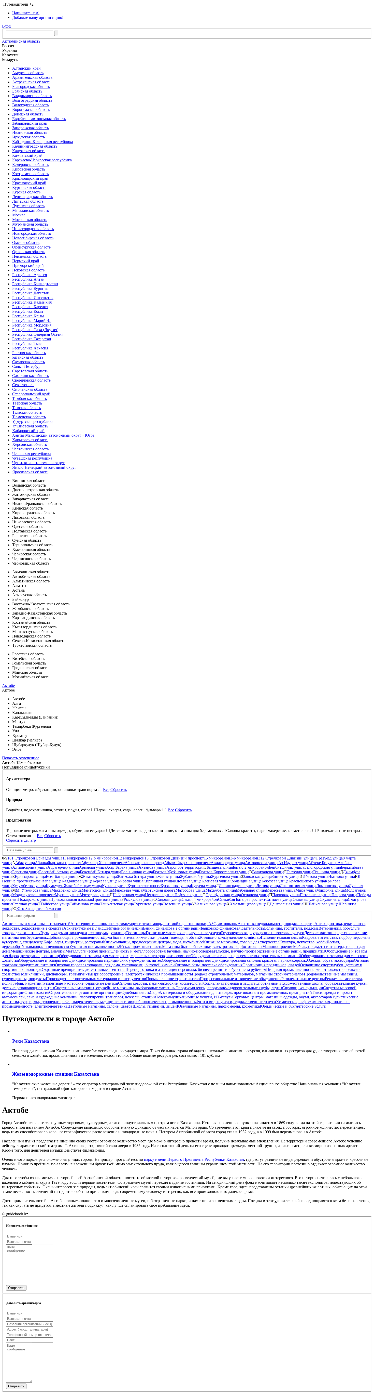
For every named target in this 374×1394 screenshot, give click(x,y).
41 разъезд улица (328, 858)
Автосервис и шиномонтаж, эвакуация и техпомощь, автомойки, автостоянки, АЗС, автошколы (154, 923)
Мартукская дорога (159, 890)
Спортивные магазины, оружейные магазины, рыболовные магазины (115, 988)
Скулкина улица (334, 899)
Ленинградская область (32, 196)
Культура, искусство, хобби (303, 942)
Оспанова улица (255, 895)
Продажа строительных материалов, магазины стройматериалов (248, 974)
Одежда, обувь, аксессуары (330, 960)
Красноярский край (29, 183)
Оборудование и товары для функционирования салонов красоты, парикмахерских (234, 960)
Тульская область (27, 412)
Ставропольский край (31, 394)
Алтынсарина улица (29, 867)
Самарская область (28, 362)
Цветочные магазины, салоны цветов (100, 1006)
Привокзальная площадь (71, 899)
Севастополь (23, 385)
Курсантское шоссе (144, 885)
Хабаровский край (28, 430)
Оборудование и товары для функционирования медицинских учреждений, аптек (90, 960)
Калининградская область (34, 146)
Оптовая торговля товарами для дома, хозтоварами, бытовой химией (115, 965)
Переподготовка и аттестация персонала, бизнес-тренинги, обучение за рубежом (195, 969)
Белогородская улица (322, 867)
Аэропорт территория (185, 867)
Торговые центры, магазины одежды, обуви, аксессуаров (282, 997)
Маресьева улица (127, 890)
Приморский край (28, 265)
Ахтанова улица (152, 867)
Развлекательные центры (303, 978)
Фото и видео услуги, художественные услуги (236, 1001)
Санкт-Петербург (27, 366)
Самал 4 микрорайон (200, 899)
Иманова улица (341, 876)
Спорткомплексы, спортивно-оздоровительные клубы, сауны (229, 988)
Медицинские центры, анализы (37, 951)
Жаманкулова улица (99, 876)
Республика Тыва (27, 343)
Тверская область (27, 403)
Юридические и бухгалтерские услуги (293, 1006)
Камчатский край (27, 155)
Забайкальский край (29, 123)
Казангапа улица (47, 881)
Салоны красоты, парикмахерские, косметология (160, 983)
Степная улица (25, 904)
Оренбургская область (31, 247)
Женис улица (168, 876)
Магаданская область (30, 210)
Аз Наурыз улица (293, 863)
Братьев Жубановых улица (176, 872)
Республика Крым (28, 316)
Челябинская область (30, 449)
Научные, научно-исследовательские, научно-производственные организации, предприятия (245, 951)
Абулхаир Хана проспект (103, 863)
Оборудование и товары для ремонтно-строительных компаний (245, 956)
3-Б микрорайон (244, 858)
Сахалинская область (30, 375)
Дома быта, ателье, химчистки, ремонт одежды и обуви (151, 937)
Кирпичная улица (158, 881)
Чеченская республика (31, 453)
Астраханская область (31, 82)
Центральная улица (286, 904)
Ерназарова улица (30, 876)
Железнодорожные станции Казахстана (55, 1074)
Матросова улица (191, 890)
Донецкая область (27, 114)
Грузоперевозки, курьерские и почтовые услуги (262, 933)
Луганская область (28, 206)
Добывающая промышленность (75, 937)
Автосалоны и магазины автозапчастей (36, 923)
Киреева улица (130, 881)
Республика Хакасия (30, 348)
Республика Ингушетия (32, 297)
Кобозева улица (275, 881)
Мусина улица (67, 895)
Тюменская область (29, 417)
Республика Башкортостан (35, 284)
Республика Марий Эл (31, 320)
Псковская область (28, 270)
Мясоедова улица (95, 895)
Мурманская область (30, 224)
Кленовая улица (215, 881)
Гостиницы (136, 933)
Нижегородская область (33, 229)
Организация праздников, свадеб (271, 965)
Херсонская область (29, 444)
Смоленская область (29, 389)
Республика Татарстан (31, 339)
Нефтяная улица (189, 895)
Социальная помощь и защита (229, 983)
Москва (18, 215)
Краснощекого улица (307, 881)
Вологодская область (30, 105)
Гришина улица (326, 872)
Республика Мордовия (31, 325)
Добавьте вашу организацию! (37, 17)
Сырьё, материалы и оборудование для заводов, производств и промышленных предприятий (231, 992)
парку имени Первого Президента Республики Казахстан (194, 1159)
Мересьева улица (280, 890)
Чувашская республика (32, 458)
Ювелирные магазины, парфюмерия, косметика (218, 1006)
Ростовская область (29, 352)
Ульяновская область (30, 426)
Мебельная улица (251, 890)
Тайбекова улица (55, 904)
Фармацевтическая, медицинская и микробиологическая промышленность (130, 1001)
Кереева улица (105, 881)
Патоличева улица (316, 895)
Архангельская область (32, 77)
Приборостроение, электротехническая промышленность (142, 974)
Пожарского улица (34, 899)
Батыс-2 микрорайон (251, 867)
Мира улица (305, 890)
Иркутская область (28, 137)
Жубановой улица (195, 876)
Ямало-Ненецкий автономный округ (44, 467)
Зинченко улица (285, 876)
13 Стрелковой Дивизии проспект (174, 858)
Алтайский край (26, 68)
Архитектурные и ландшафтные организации (103, 928)
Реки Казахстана (30, 1041)
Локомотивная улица (298, 885)
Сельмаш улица (306, 899)
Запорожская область (30, 128)
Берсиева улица (25, 872)
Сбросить (118, 789)
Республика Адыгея (29, 274)
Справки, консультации (302, 988)
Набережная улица (129, 895)
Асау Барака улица (122, 867)
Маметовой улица (97, 890)
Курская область (26, 192)
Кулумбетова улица (29, 885)
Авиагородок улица (228, 863)
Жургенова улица (226, 876)
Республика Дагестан (30, 293)
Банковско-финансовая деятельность (232, 928)
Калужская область (28, 151)
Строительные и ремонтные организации (85, 992)
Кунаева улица (114, 885)
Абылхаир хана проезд (144, 863)
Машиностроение (277, 946)
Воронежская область (31, 109)
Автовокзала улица (261, 863)
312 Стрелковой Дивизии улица (286, 858)
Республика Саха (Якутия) (35, 330)
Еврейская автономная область (39, 118)
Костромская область (30, 174)
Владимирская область (32, 96)
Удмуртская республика (32, 421)
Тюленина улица (177, 904)
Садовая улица (169, 899)
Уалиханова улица (211, 904)
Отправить (16, 1288)
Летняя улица (268, 885)
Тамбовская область (29, 398)
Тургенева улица (148, 904)
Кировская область (28, 169)
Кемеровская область (30, 164)
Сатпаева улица (279, 899)
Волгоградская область (32, 100)
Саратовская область (30, 371)
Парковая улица (286, 895)
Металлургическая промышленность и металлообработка (115, 951)
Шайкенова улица (323, 904)
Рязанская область (27, 357)
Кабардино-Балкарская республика (42, 141)
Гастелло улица (299, 872)
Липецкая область (28, 201)
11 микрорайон (75, 858)
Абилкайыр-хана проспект (58, 863)
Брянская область (27, 91)
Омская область (25, 242)
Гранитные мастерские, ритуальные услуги (183, 933)
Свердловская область (31, 380)
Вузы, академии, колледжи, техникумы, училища (83, 933)
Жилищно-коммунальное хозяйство (230, 937)
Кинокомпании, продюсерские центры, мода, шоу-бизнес (153, 942)
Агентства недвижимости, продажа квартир (276, 923)
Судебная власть (135, 992)
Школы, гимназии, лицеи (155, 1006)
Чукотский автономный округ (38, 463)
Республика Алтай (28, 279)
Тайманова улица (85, 904)
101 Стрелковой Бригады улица (34, 858)
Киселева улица (188, 881)
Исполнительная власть (281, 937)
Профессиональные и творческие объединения (240, 978)
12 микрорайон (131, 858)
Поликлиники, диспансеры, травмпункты (55, 974)
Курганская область (29, 187)
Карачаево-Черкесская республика (42, 160)
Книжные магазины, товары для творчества (241, 942)
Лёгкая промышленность (140, 946)
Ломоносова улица (332, 885)
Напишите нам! (25, 13)
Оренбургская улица (223, 895)
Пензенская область (29, 256)
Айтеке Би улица (323, 863)
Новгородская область (31, 233)
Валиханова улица (268, 872)
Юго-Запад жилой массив (38, 908)
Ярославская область (30, 472)
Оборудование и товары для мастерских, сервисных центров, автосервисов (124, 956)
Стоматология (36, 992)
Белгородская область (31, 86)
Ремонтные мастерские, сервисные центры (80, 983)
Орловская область (28, 252)
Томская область (26, 408)
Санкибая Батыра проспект (241, 899)
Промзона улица (107, 899)
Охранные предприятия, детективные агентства (83, 969)
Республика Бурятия (30, 288)
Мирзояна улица (330, 890)
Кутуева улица (203, 885)
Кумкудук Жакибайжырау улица (74, 885)
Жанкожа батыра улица (137, 876)
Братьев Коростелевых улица (224, 872)
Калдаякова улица (77, 881)
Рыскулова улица (138, 899)
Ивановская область (29, 132)
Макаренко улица (66, 890)
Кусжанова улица (176, 885)
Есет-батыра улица (62, 876)
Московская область (29, 219)
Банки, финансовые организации (172, 928)
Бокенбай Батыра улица (100, 872)
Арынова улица (92, 867)
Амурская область (28, 73)
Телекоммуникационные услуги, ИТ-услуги (194, 997)
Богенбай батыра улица (59, 872)
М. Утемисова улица (33, 890)
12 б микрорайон (103, 858)
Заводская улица (257, 876)
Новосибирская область (32, 238)
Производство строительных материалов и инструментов (96, 978)
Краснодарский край (30, 178)
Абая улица (25, 863)
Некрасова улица (160, 895)
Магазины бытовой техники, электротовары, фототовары (212, 946)
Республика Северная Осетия (37, 334)
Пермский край (25, 261)
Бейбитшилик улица (286, 867)
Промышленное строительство (173, 978)
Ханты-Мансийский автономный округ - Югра (53, 435)
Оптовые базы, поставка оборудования (208, 965)
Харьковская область (30, 440)
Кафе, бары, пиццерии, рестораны (73, 942)
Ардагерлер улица (63, 867)
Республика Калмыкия (32, 302)
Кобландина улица (245, 881)
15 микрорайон (217, 858)
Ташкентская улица (117, 904)
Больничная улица (137, 872)
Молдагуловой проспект (33, 895)
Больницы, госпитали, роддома (291, 928)
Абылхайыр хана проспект (187, 863)
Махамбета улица (221, 890)
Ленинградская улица (237, 885)
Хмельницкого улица (248, 904)
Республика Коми (27, 311)
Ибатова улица (315, 876)
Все (106, 789)
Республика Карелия (30, 307)
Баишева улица (220, 867)
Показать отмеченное (20, 758)
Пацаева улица (344, 895)
